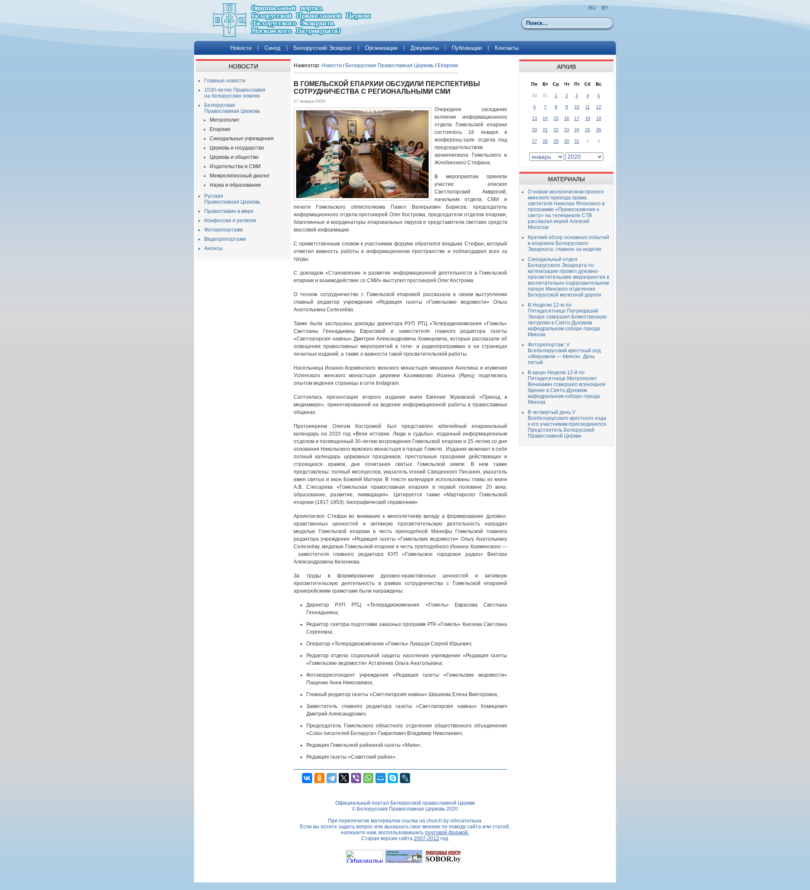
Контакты (506, 48)
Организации (381, 48)
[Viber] (356, 778)
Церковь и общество (234, 157)
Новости (240, 48)
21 (545, 129)
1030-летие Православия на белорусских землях (234, 93)
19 (598, 118)
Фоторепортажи (223, 230)
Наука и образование (235, 185)
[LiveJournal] (405, 778)
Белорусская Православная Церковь (232, 108)
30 (566, 141)
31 (576, 141)
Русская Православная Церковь (232, 199)
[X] (344, 778)
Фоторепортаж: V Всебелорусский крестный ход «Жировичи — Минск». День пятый (564, 353)
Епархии (220, 129)
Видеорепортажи (225, 239)
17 (576, 118)
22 (556, 129)
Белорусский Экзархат (323, 48)
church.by (438, 821)
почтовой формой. (447, 833)
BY (605, 8)
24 (576, 129)
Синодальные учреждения (242, 139)
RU (592, 8)
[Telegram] (332, 778)
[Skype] (393, 778)
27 (534, 141)
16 (566, 118)
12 (598, 106)
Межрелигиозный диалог (240, 176)
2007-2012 (426, 838)
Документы (424, 48)
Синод (273, 48)
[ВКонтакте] (307, 778)
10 (576, 106)
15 (556, 118)
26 (598, 129)
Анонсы (213, 248)
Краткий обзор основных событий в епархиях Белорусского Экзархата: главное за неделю (568, 243)
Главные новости (225, 81)
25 (587, 129)
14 (545, 118)
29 (556, 141)
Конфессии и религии (230, 220)
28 (545, 141)
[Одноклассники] (319, 778)
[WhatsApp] (368, 778)
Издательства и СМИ (235, 166)
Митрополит (225, 120)
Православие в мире (229, 211)
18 (587, 118)
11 (587, 106)
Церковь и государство (237, 148)
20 (534, 129)
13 (534, 118)
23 (566, 129)
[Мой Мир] (380, 778)
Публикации (467, 48)
